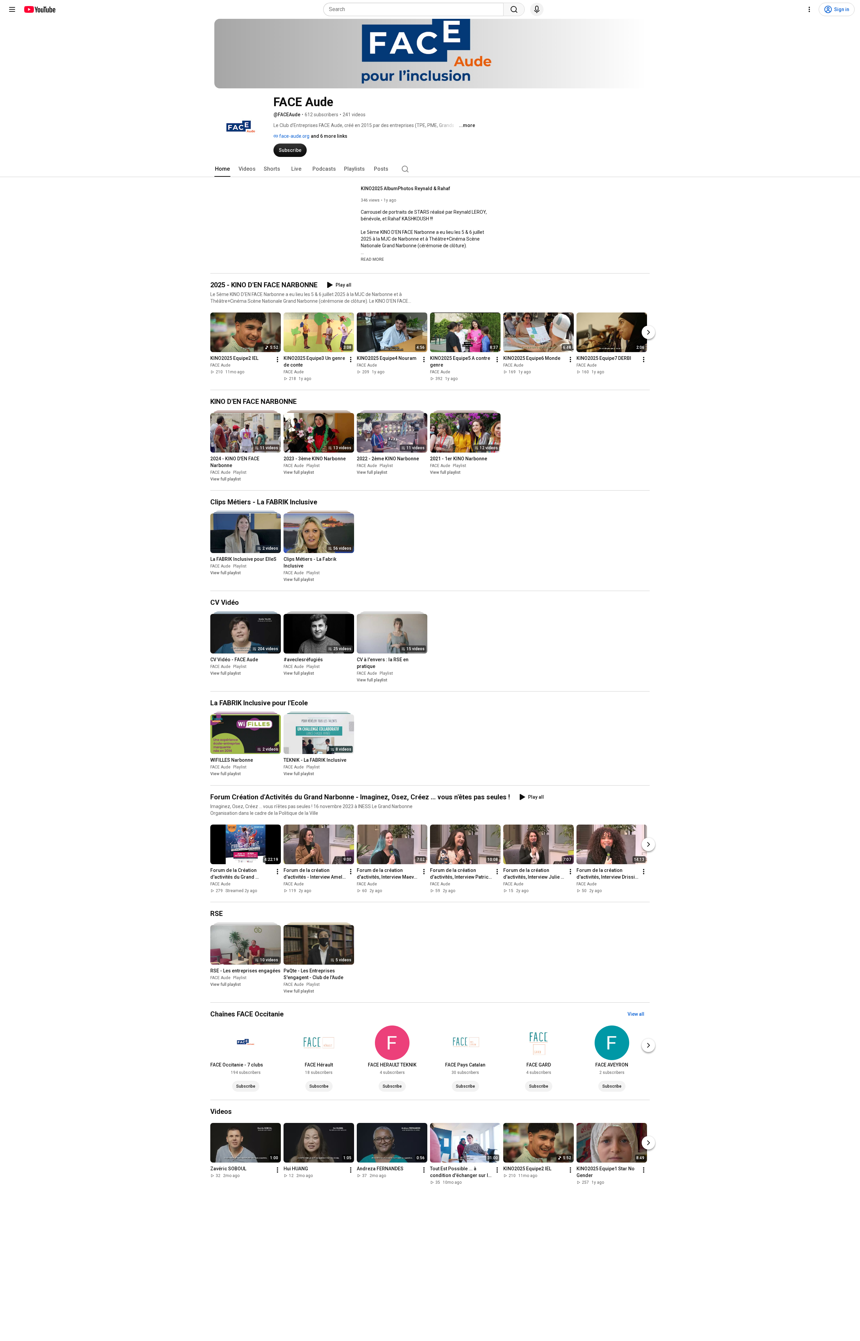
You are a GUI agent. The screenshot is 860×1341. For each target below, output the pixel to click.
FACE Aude (220, 365)
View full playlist (225, 479)
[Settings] (809, 9)
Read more (372, 259)
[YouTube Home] (39, 9)
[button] (372, 259)
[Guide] (12, 9)
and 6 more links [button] (329, 136)
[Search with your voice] (537, 9)
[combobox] (415, 9)
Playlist (240, 472)
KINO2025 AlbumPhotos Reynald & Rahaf (405, 188)
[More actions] (277, 359)
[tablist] (430, 169)
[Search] (514, 9)
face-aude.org (293, 136)
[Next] (648, 332)
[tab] (222, 169)
